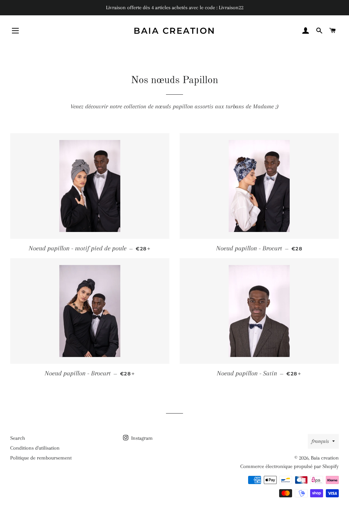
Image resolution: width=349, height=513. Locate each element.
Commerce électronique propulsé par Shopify (289, 466)
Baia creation (174, 31)
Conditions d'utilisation (35, 448)
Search (17, 438)
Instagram (141, 438)
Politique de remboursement (41, 458)
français (320, 441)
